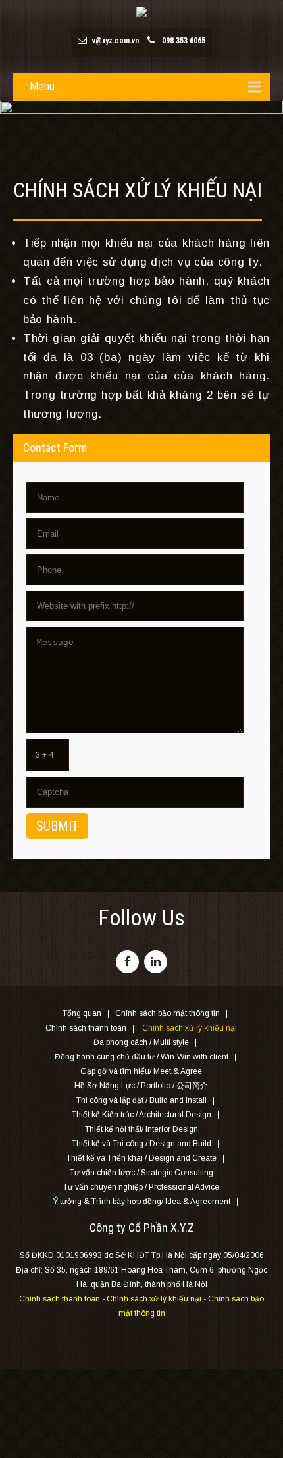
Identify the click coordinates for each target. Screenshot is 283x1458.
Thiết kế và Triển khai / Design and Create (141, 1159)
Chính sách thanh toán (85, 1029)
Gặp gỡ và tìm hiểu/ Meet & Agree (141, 1072)
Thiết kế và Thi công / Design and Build (141, 1144)
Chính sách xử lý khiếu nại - (157, 1298)
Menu (42, 86)
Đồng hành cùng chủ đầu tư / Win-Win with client (141, 1057)
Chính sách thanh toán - (63, 1298)
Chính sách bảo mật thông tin (167, 1014)
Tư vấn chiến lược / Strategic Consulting (141, 1173)
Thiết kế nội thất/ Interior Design (141, 1130)
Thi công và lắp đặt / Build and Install (141, 1101)
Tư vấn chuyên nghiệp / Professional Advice (141, 1188)
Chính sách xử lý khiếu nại (189, 1029)
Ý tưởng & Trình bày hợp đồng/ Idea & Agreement (141, 1202)
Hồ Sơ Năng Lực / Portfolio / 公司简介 (141, 1086)
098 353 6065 (183, 40)
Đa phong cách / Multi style (141, 1043)
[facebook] (127, 961)
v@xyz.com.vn (115, 40)
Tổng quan (82, 1014)
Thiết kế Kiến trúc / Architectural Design (141, 1115)
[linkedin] (155, 961)
